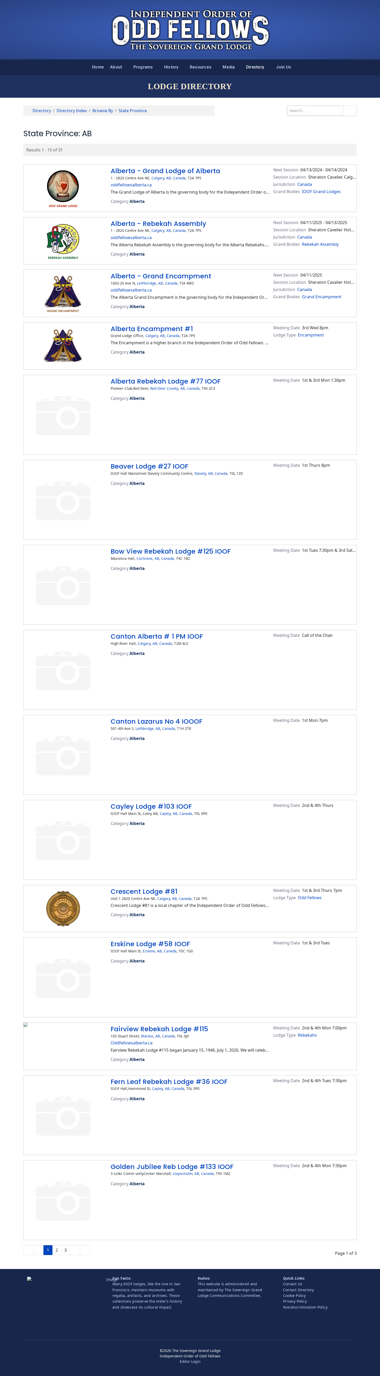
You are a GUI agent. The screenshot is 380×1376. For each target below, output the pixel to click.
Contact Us (292, 1283)
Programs (143, 67)
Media (229, 67)
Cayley (165, 813)
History (171, 67)
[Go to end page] (85, 1250)
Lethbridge (144, 728)
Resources (200, 67)
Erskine (149, 951)
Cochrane (144, 558)
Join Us (283, 67)
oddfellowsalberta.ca (131, 185)
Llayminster (182, 1173)
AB (168, 177)
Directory (255, 67)
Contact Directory (298, 1289)
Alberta (137, 201)
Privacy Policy (295, 1301)
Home (98, 67)
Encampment (311, 335)
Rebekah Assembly (320, 244)
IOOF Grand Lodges (321, 191)
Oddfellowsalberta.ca (132, 1043)
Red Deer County (164, 388)
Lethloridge (146, 283)
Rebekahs (307, 1035)
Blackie (147, 1036)
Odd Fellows (310, 897)
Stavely (200, 473)
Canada (179, 177)
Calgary (157, 177)
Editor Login (190, 1361)
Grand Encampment (321, 297)
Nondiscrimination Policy (305, 1307)
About (116, 67)
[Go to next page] (75, 1250)
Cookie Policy (294, 1295)
